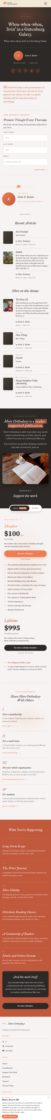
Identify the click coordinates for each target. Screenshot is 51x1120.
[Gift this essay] (31, 70)
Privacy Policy (8, 1086)
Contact (5, 1081)
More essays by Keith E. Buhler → (31, 201)
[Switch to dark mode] (37, 70)
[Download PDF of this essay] (25, 70)
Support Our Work (9, 1072)
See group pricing (11, 753)
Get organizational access (14, 779)
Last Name (8, 144)
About (4, 1064)
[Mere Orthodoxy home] (10, 3)
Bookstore (6, 1077)
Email (6, 156)
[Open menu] (45, 3)
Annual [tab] (19, 508)
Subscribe (39, 170)
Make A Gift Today (10, 1116)
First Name (8, 132)
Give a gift (7, 726)
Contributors (7, 1068)
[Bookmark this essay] (19, 70)
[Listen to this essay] (13, 70)
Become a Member (25, 554)
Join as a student (10, 806)
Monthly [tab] (35, 508)
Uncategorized (26, 16)
